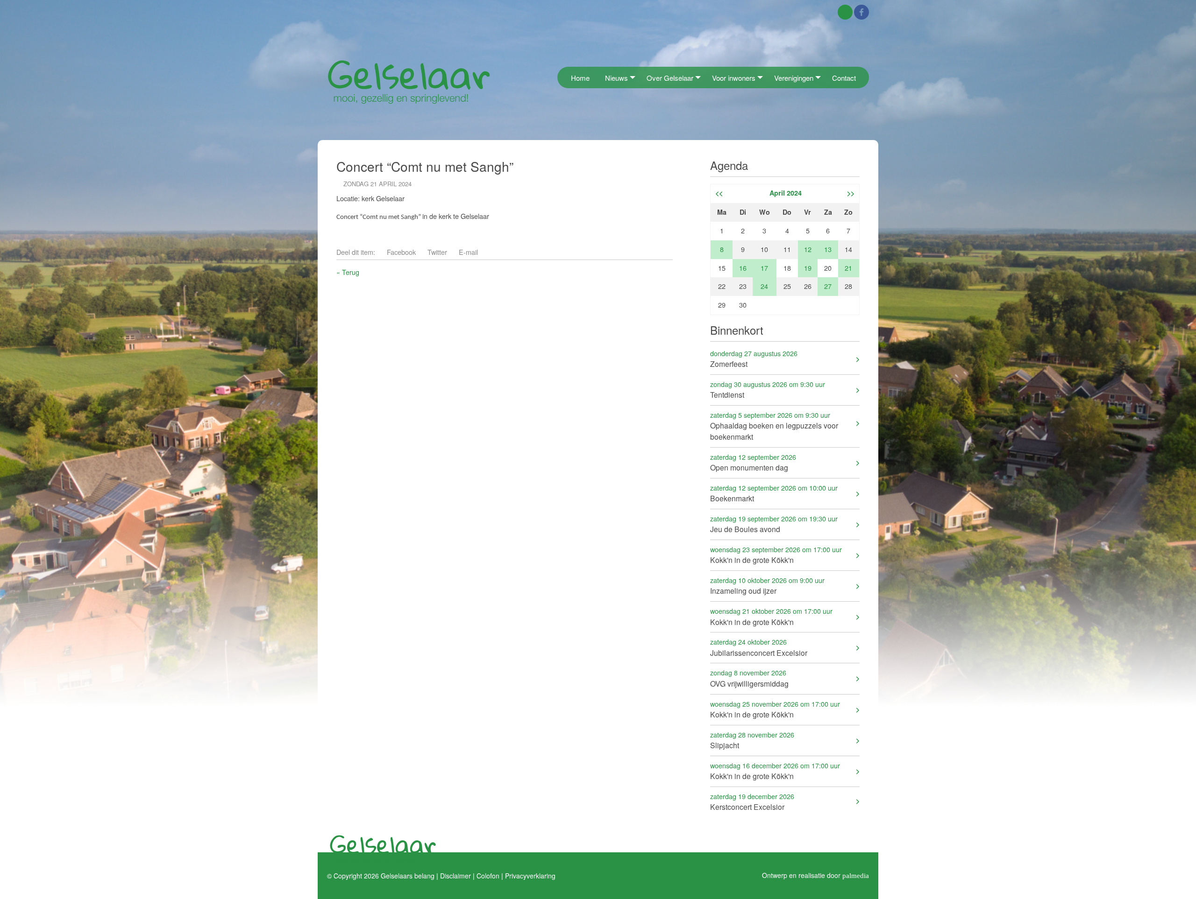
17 (764, 268)
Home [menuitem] (580, 78)
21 (848, 268)
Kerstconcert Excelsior (752, 802)
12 (808, 249)
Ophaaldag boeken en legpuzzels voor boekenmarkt (774, 426)
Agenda (729, 165)
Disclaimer (455, 875)
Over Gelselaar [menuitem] (670, 78)
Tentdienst (767, 389)
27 (828, 286)
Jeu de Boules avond (774, 524)
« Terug (347, 272)
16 (743, 268)
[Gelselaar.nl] (409, 81)
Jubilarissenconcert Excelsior (758, 647)
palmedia (855, 875)
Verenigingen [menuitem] (793, 78)
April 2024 (785, 192)
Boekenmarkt (774, 493)
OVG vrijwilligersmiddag (749, 678)
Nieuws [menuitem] (616, 78)
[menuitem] (560, 77)
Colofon (488, 875)
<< (719, 192)
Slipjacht (752, 740)
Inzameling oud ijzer (767, 586)
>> (850, 192)
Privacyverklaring (530, 875)
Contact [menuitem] (844, 78)
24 (764, 286)
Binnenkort (736, 330)
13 (828, 249)
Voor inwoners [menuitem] (733, 78)
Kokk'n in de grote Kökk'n (776, 555)
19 (808, 268)
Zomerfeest (753, 359)
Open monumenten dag (753, 462)
